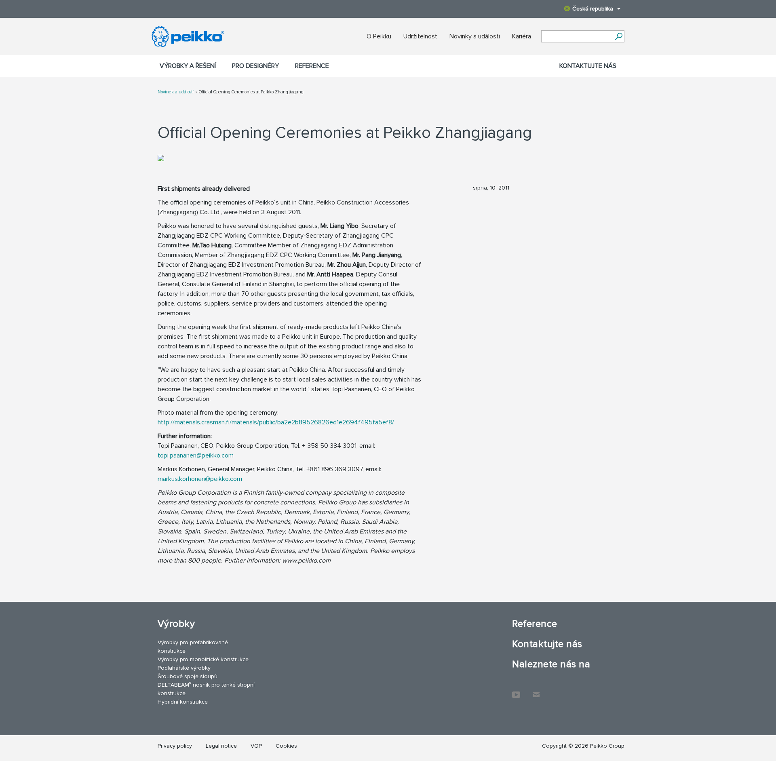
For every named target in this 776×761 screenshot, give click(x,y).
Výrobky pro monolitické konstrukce (203, 659)
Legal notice (221, 745)
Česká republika (592, 8)
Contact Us (536, 691)
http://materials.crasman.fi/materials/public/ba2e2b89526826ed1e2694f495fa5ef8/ (276, 422)
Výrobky (176, 624)
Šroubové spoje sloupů (187, 676)
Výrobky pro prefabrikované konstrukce (193, 646)
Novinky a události (474, 36)
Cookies (286, 745)
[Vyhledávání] (619, 36)
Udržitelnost (420, 36)
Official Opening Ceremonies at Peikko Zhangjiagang (251, 92)
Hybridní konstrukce (183, 701)
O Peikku (379, 36)
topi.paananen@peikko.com (196, 455)
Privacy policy (175, 745)
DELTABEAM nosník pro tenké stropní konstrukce (206, 689)
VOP (256, 745)
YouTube (516, 691)
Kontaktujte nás (587, 66)
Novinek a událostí (176, 92)
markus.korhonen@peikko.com (200, 479)
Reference (312, 66)
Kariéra (521, 36)
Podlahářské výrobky (184, 667)
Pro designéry (255, 66)
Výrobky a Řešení (188, 66)
